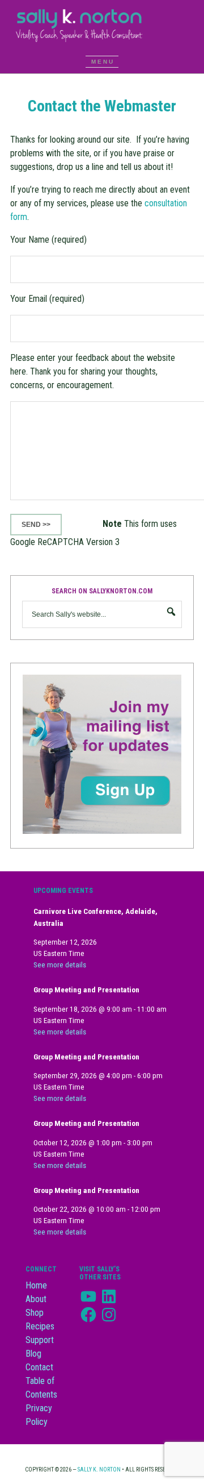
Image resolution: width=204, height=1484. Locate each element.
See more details (59, 965)
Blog (33, 1353)
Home (36, 1285)
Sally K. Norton (102, 25)
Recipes (40, 1326)
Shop (35, 1312)
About (36, 1299)
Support (40, 1340)
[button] (102, 62)
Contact (39, 1367)
